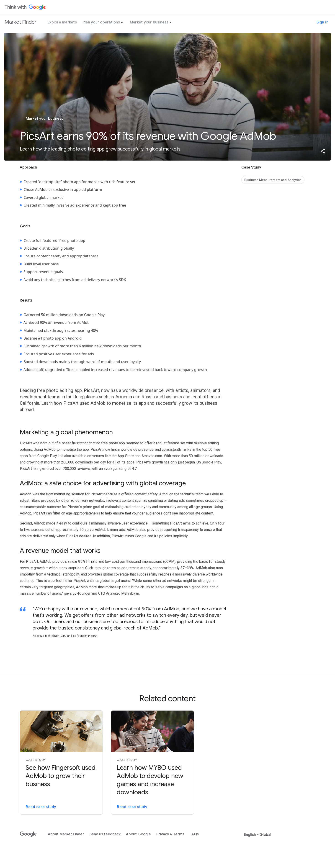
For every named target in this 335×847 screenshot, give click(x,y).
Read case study (41, 807)
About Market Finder (66, 834)
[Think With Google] (25, 7)
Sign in (323, 22)
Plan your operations (101, 22)
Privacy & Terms (170, 834)
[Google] (28, 834)
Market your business (149, 22)
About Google (138, 834)
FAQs (194, 834)
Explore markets (62, 22)
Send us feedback (105, 834)
